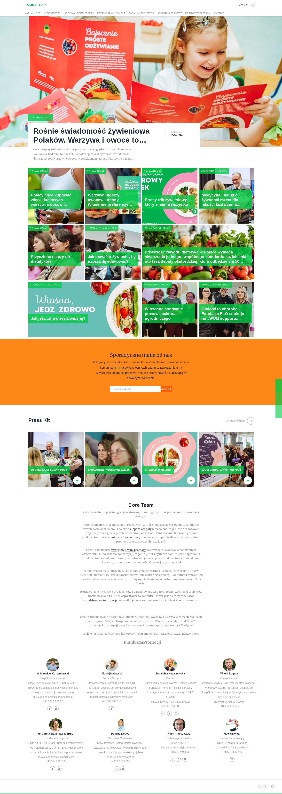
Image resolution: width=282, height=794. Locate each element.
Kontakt (218, 13)
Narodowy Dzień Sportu (78, 13)
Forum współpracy (197, 13)
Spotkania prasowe (169, 13)
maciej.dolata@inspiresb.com (232, 747)
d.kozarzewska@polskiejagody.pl (170, 701)
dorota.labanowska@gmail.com (56, 757)
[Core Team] (37, 7)
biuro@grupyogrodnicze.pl (229, 701)
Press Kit (242, 5)
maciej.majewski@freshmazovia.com (111, 697)
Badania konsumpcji (141, 13)
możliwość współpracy (125, 537)
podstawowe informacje (102, 600)
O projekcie (52, 13)
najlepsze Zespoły (139, 529)
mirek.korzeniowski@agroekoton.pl (53, 697)
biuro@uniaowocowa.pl (120, 757)
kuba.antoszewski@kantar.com (179, 747)
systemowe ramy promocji (128, 549)
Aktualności (33, 13)
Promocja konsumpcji (111, 13)
